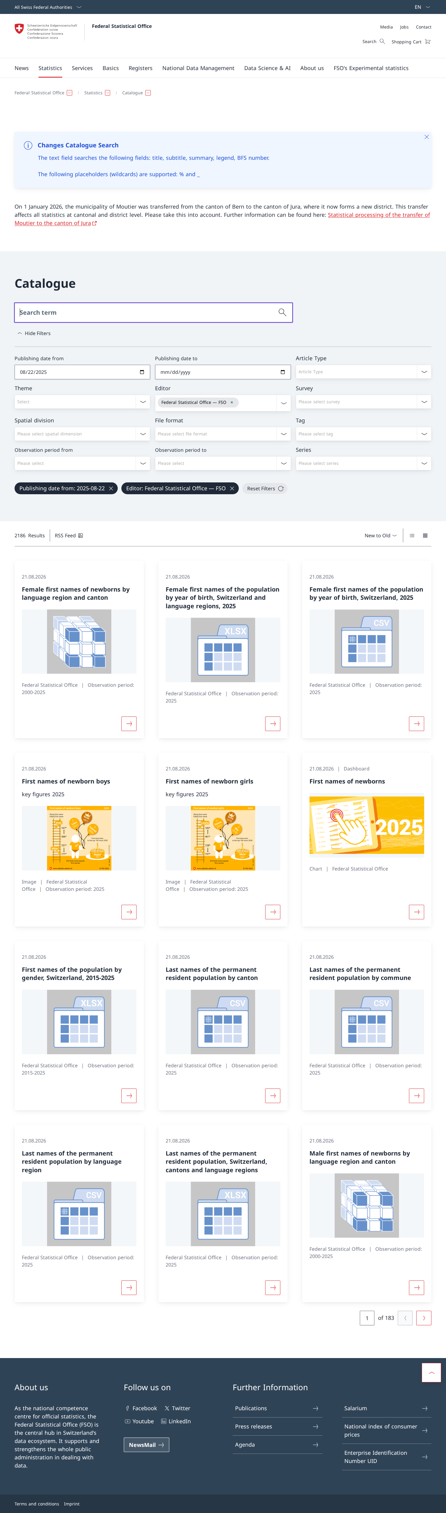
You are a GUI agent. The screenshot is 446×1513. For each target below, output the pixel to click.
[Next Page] (423, 1318)
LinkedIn (180, 1421)
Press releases (253, 1426)
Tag (300, 420)
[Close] (426, 137)
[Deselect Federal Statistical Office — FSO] (231, 402)
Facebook (145, 1408)
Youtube (143, 1421)
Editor (163, 388)
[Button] (129, 723)
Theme (23, 388)
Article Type (311, 358)
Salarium (355, 1408)
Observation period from (44, 450)
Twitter (181, 1408)
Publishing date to (176, 358)
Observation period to (181, 450)
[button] (22, 68)
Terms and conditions (37, 1504)
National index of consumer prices (380, 1430)
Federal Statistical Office (122, 26)
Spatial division (34, 420)
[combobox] (363, 372)
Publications (251, 1408)
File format (169, 420)
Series (303, 449)
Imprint (71, 1504)
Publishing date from (39, 358)
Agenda (245, 1444)
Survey (304, 388)
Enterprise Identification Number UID (375, 1456)
